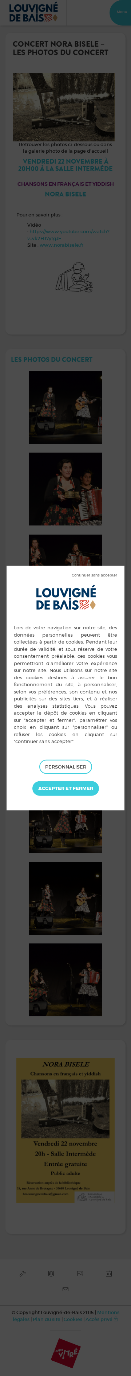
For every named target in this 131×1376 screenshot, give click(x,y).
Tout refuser (94, 575)
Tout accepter (65, 788)
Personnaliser (65, 766)
